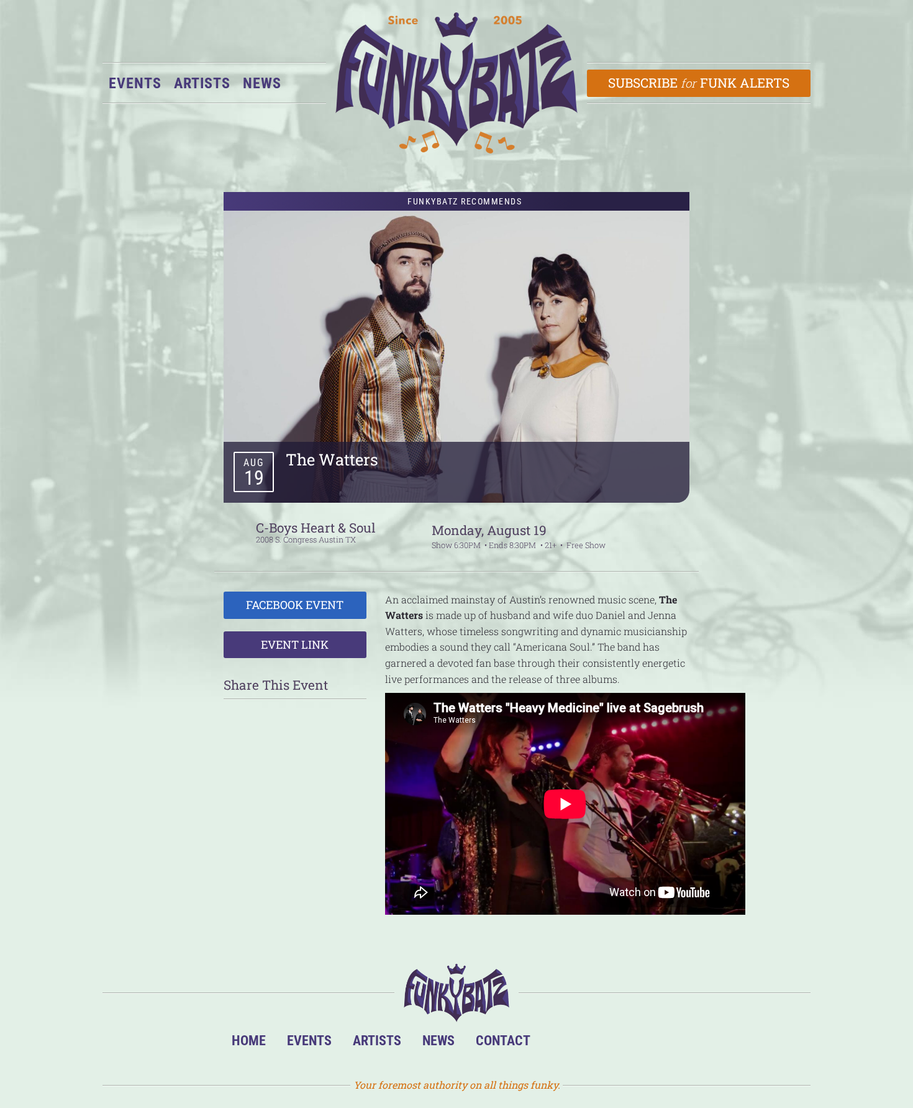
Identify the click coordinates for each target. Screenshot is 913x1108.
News (262, 83)
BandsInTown (560, 1043)
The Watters (332, 459)
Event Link (295, 644)
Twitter (635, 1043)
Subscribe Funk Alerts (699, 82)
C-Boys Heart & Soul (316, 527)
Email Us (673, 1043)
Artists (202, 83)
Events (135, 83)
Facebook (597, 1043)
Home (249, 1040)
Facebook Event (294, 604)
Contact (503, 1040)
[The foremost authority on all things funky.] (456, 82)
